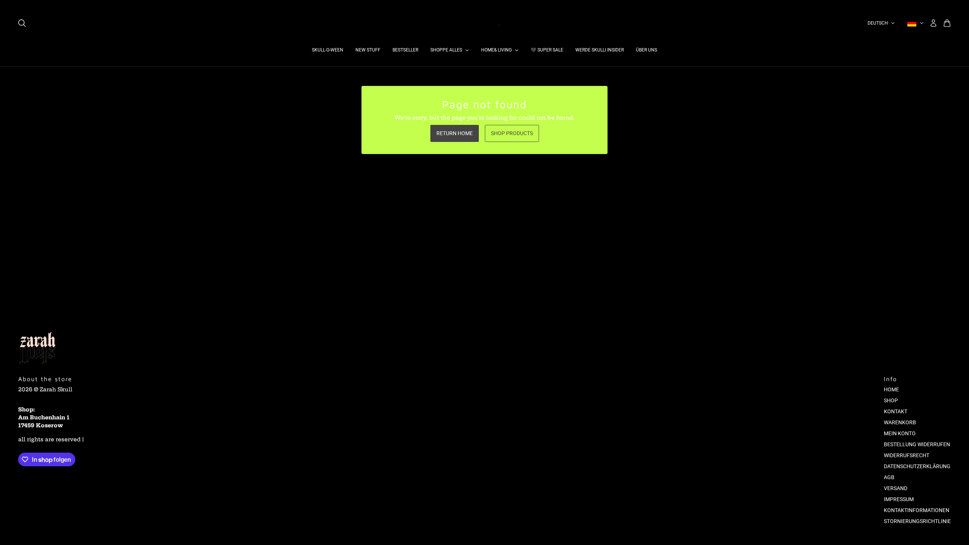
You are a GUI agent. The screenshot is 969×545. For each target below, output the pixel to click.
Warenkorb (900, 422)
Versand (895, 488)
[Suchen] (22, 23)
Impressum (899, 499)
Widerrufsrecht (906, 455)
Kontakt (895, 411)
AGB (889, 477)
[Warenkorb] (947, 23)
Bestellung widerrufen (917, 444)
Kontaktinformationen (916, 510)
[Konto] (933, 23)
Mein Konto (900, 433)
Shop (891, 400)
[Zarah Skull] (484, 23)
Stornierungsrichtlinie (917, 521)
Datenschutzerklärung (917, 466)
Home (891, 389)
